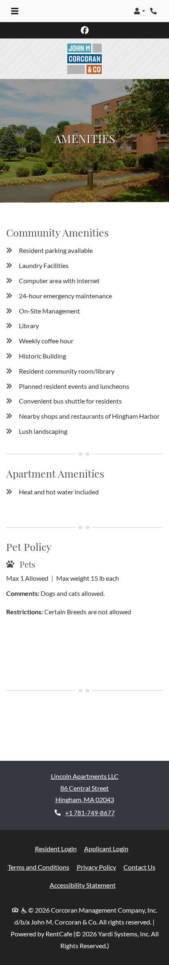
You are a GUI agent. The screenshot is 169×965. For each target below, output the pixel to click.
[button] (139, 11)
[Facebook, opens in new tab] (84, 30)
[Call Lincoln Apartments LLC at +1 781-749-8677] (154, 11)
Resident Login (56, 848)
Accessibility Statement (83, 885)
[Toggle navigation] (15, 11)
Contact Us (139, 867)
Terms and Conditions (38, 867)
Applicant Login (106, 848)
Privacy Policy (96, 867)
